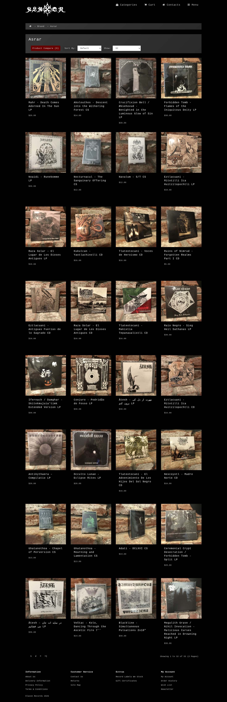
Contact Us (77, 677)
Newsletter (167, 689)
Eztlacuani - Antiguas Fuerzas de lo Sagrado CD (45, 329)
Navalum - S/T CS (132, 177)
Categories (127, 5)
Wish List (166, 685)
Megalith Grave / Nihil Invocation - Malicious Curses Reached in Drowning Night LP (180, 630)
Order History (169, 681)
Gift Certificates (126, 681)
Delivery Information (37, 681)
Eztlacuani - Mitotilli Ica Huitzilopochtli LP (179, 181)
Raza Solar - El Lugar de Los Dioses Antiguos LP (45, 255)
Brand (40, 26)
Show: (107, 48)
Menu (194, 5)
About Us (30, 677)
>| (46, 656)
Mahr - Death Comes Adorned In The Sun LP (44, 106)
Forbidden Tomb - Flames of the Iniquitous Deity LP (180, 106)
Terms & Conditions (36, 689)
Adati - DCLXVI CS (133, 548)
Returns (75, 681)
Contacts (172, 5)
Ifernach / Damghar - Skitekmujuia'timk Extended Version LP (46, 403)
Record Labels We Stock (129, 677)
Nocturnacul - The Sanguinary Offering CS (90, 181)
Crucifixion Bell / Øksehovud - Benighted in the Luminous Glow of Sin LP (136, 110)
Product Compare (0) (45, 48)
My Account (167, 677)
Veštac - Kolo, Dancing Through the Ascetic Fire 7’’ (90, 627)
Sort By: (70, 48)
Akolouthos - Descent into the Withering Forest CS (91, 106)
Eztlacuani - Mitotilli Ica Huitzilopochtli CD (179, 403)
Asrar (53, 26)
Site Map (76, 685)
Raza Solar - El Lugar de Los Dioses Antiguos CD (90, 329)
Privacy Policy (34, 685)
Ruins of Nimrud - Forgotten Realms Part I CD (178, 255)
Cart (151, 5)
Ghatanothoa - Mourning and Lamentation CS (86, 552)
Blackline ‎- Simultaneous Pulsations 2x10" (132, 627)
